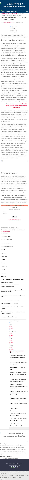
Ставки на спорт (14, 408)
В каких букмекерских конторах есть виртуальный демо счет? (10, 285)
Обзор (10, 326)
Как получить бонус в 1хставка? (9, 317)
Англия (3, 249)
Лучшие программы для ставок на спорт (18, 404)
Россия (3, 269)
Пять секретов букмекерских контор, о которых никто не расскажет (13, 312)
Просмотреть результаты (14, 219)
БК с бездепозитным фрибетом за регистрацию (18, 363)
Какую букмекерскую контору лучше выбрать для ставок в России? (12, 290)
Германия (3, 253)
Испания (3, 263)
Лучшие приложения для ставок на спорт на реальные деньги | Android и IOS (19, 393)
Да (5, 212)
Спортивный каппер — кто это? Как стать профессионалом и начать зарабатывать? (18, 357)
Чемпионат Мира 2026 (7, 246)
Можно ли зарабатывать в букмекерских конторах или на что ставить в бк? (18, 386)
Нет (5, 213)
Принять (2, 479)
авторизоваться (5, 231)
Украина (3, 273)
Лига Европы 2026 (5, 243)
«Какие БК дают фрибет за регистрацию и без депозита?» (16, 105)
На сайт (11, 328)
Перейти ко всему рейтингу (16, 351)
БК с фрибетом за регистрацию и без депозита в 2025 (13, 295)
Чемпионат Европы (6, 236)
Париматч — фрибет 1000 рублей (9, 300)
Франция (3, 276)
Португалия (4, 266)
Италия (3, 259)
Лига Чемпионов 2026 (6, 239)
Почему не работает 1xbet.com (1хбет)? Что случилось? (12, 307)
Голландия (4, 256)
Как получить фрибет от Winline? (9, 303)
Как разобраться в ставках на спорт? (17, 368)
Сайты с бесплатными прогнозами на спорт (12, 279)
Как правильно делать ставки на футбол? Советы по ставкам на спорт (18, 374)
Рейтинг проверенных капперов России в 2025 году (18, 399)
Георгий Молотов (9, 22)
